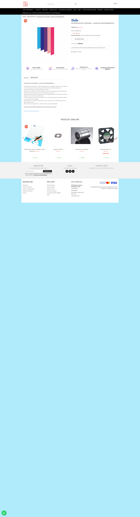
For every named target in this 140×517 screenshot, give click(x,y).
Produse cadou (109, 9)
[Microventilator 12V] (106, 135)
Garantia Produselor (52, 191)
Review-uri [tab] (34, 77)
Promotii (100, 9)
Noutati (38, 9)
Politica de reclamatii (27, 191)
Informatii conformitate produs (31, 111)
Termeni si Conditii (27, 187)
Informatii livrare (51, 185)
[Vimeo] (70, 171)
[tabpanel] (46, 41)
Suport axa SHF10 (58, 149)
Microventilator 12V (105, 149)
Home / (25, 16)
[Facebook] (67, 171)
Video (79, 9)
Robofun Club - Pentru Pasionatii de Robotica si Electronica (41, 13)
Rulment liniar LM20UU (82, 149)
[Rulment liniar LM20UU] (82, 136)
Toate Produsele (28, 9)
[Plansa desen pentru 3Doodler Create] (34, 136)
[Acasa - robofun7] (31, 4)
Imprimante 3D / (31, 16)
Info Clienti (51, 182)
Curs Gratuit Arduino (65, 9)
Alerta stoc (80, 39)
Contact (24, 193)
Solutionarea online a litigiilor (54, 193)
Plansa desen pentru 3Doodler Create (34, 149)
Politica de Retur (51, 189)
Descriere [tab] (26, 77)
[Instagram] (73, 171)
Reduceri (45, 9)
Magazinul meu (28, 182)
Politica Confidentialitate (28, 189)
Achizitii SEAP (53, 9)
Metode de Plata (51, 187)
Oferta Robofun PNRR (89, 9)
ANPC (48, 194)
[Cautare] (75, 4)
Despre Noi (25, 185)
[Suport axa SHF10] (58, 135)
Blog (74, 9)
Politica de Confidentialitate (40, 175)
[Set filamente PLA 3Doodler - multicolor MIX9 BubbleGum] (46, 41)
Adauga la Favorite (77, 51)
